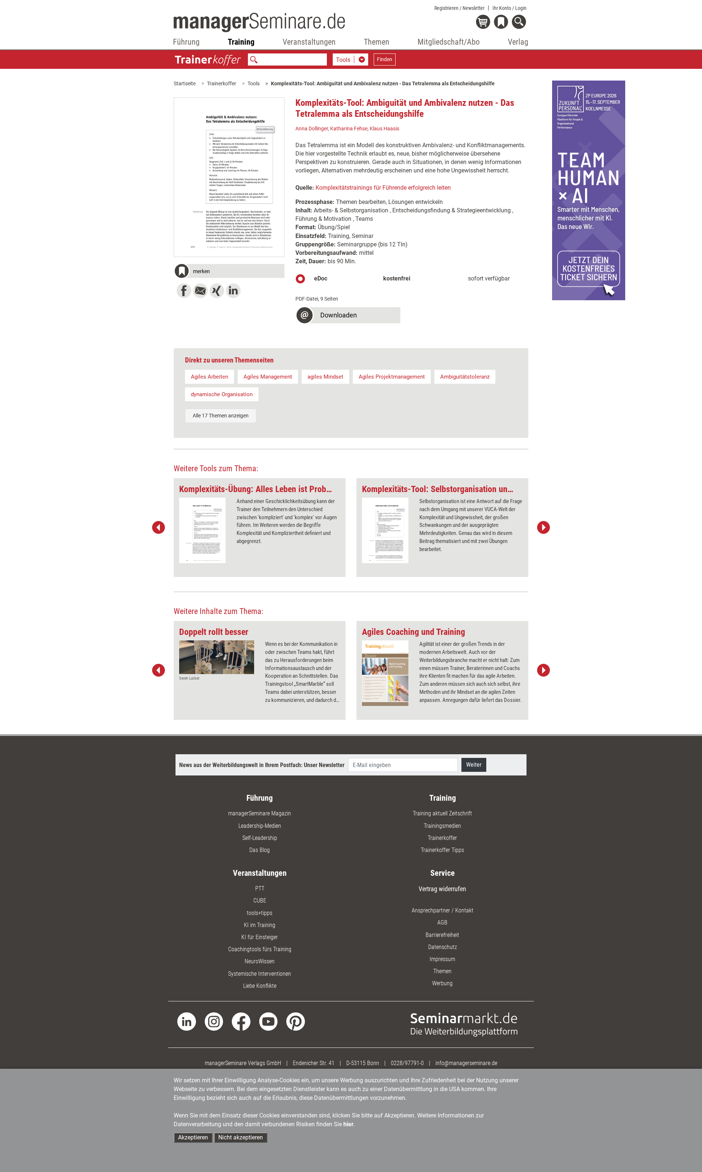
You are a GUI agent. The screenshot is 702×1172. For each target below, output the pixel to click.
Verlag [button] (518, 41)
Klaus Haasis (384, 128)
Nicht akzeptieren (240, 1137)
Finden (384, 59)
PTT (259, 888)
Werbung (442, 983)
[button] (229, 272)
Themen (442, 971)
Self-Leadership (259, 837)
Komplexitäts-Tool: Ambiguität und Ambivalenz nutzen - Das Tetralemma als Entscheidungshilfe (383, 83)
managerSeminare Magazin (259, 813)
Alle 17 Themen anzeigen (221, 415)
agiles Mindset (325, 376)
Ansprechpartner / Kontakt (442, 910)
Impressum (442, 959)
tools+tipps (259, 912)
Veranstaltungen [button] (309, 41)
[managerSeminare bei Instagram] (214, 1020)
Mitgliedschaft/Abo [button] (449, 41)
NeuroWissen (260, 961)
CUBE (259, 900)
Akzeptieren (193, 1137)
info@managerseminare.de (466, 1063)
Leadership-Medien (259, 825)
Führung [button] (186, 41)
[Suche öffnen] (520, 22)
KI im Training (259, 925)
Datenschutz (442, 947)
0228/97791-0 (407, 1063)
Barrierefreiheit (442, 934)
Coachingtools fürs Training (259, 949)
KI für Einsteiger (259, 937)
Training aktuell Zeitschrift (442, 813)
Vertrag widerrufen (442, 889)
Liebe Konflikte (259, 985)
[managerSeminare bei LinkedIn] (187, 1020)
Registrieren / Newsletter (459, 8)
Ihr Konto (509, 8)
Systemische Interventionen (259, 973)
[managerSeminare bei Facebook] (241, 1020)
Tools (254, 83)
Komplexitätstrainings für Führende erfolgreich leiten (383, 187)
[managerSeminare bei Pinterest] (296, 1020)
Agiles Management (268, 376)
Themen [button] (376, 41)
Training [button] (241, 41)
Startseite (185, 83)
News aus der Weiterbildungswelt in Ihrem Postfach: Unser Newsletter (261, 765)
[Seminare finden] (464, 1023)
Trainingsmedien (442, 825)
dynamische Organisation (222, 394)
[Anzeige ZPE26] (588, 189)
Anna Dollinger (311, 128)
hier (348, 1124)
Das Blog (259, 850)
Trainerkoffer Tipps (442, 850)
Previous (159, 528)
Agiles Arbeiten (209, 376)
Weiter (474, 764)
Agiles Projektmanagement (392, 376)
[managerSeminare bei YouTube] (269, 1020)
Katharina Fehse (348, 128)
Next (543, 528)
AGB (442, 922)
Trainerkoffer (221, 83)
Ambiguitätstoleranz (465, 376)
